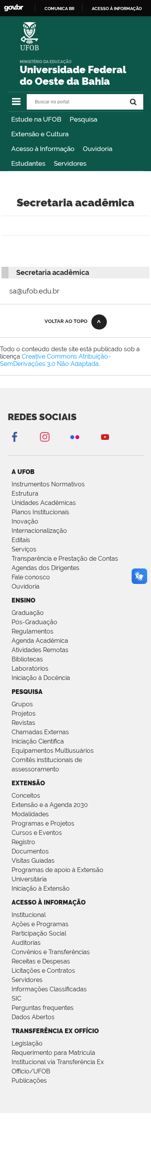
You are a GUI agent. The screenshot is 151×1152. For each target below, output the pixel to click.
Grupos (22, 704)
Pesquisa (83, 119)
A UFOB (23, 472)
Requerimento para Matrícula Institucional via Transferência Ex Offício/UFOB (58, 1062)
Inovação (25, 521)
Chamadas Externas (40, 732)
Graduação (28, 612)
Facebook (14, 436)
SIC (16, 998)
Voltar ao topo (66, 321)
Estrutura (25, 493)
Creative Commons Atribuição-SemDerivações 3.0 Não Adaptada (55, 360)
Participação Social (39, 933)
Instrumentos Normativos (48, 484)
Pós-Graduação (34, 622)
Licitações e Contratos (43, 970)
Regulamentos (32, 631)
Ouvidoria (97, 149)
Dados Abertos (33, 1017)
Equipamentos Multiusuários (53, 750)
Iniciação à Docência (41, 678)
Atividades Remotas (40, 650)
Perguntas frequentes (43, 1007)
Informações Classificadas (49, 989)
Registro (23, 842)
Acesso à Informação (42, 149)
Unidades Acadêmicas (44, 502)
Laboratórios (30, 668)
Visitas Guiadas (33, 860)
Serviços (24, 549)
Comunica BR (59, 8)
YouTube (105, 436)
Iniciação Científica (38, 741)
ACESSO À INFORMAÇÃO (49, 902)
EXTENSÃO (28, 783)
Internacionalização (39, 530)
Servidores (70, 163)
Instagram (44, 436)
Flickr (74, 436)
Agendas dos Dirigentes (45, 568)
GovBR (13, 8)
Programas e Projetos (43, 823)
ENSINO (23, 600)
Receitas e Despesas (41, 961)
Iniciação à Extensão (41, 888)
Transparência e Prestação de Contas (65, 558)
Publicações (29, 1080)
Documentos (30, 851)
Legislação (27, 1043)
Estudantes (28, 163)
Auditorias (26, 942)
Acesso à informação (117, 8)
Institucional (29, 915)
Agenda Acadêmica (40, 640)
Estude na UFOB (36, 119)
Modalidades (30, 814)
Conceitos (26, 795)
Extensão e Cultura (40, 134)
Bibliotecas (27, 659)
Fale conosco (31, 577)
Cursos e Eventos (37, 832)
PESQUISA (27, 691)
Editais (21, 540)
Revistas (23, 722)
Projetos (24, 713)
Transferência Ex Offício (55, 1031)
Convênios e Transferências (51, 952)
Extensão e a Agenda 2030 (50, 805)
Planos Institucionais (40, 512)
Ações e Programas (40, 924)
